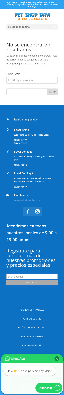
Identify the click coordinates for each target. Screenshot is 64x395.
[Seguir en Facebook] (28, 211)
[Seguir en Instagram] (37, 211)
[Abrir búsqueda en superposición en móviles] (32, 80)
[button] (56, 358)
